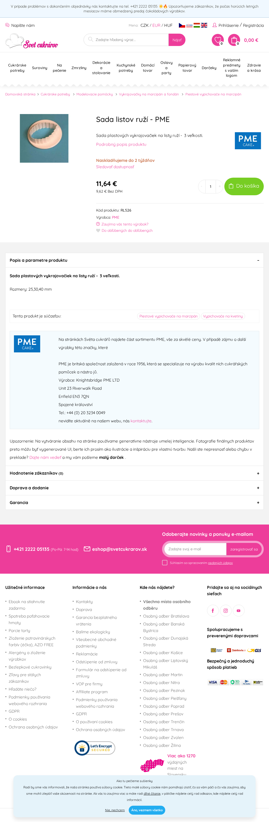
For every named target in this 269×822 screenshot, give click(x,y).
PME (115, 217)
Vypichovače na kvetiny (223, 316)
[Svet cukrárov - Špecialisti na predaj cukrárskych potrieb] (32, 40)
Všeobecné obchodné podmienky (96, 643)
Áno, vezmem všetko (147, 810)
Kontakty (84, 601)
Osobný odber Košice (163, 652)
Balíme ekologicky (93, 631)
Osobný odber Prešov (163, 713)
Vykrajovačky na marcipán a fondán (149, 94)
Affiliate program (92, 691)
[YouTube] (239, 610)
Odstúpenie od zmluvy (96, 661)
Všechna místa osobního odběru (167, 605)
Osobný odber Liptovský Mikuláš (165, 664)
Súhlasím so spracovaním (201, 563)
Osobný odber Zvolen (163, 737)
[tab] (134, 260)
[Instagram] (226, 610)
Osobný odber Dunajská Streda (165, 641)
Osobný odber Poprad (163, 706)
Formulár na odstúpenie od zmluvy (101, 673)
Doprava (84, 609)
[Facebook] (213, 610)
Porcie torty (19, 630)
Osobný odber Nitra (161, 682)
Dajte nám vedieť (45, 457)
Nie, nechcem (115, 810)
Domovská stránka (20, 94)
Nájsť (177, 40)
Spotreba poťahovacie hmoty (29, 619)
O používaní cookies (94, 721)
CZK (145, 25)
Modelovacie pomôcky (94, 94)
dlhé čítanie (152, 793)
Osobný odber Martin (163, 674)
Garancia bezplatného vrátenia (96, 620)
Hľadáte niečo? (23, 689)
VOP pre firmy (89, 683)
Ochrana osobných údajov (33, 726)
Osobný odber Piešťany (165, 698)
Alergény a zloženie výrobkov (27, 656)
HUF (168, 25)
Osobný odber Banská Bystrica (163, 627)
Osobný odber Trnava (163, 729)
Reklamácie (87, 653)
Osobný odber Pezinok (164, 690)
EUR (156, 25)
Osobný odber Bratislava (166, 616)
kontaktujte (141, 420)
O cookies (18, 719)
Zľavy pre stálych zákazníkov (25, 678)
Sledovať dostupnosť (115, 166)
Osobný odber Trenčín (163, 721)
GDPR (14, 711)
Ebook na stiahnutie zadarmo (27, 605)
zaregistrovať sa (244, 549)
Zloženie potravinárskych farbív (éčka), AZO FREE (32, 641)
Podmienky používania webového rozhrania (29, 700)
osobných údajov (220, 563)
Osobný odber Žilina (162, 745)
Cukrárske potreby (55, 94)
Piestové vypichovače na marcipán (213, 94)
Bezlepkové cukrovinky (30, 667)
